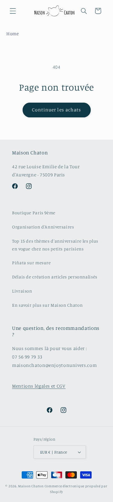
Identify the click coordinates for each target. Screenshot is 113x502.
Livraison (22, 290)
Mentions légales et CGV (39, 386)
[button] (13, 11)
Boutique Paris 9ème (33, 212)
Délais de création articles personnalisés (54, 276)
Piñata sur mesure (31, 262)
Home (12, 33)
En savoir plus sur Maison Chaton (47, 305)
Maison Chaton (31, 486)
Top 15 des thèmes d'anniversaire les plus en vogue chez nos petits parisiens (55, 244)
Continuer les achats (56, 110)
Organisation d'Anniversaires (43, 226)
